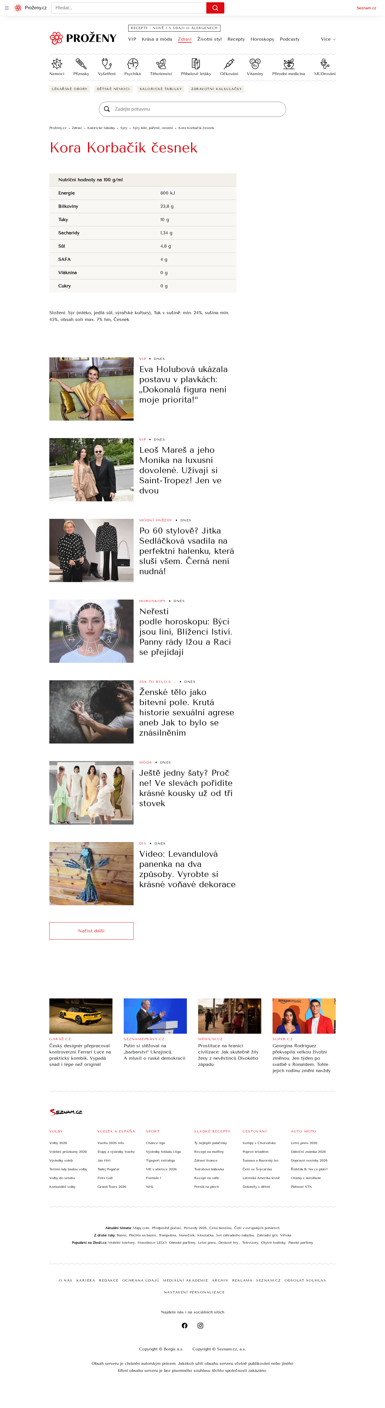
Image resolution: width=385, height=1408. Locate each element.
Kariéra (86, 1280)
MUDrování (325, 73)
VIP (132, 39)
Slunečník (186, 1235)
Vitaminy (255, 73)
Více (326, 39)
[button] (91, 389)
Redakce (109, 1280)
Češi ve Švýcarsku (257, 1169)
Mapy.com (141, 1228)
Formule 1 (153, 1178)
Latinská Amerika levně (261, 1178)
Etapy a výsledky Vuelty (116, 1152)
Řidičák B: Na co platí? (309, 1169)
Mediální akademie (185, 1280)
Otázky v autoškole (306, 1178)
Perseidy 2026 (195, 1228)
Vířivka (285, 1235)
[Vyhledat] (215, 8)
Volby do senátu (62, 1178)
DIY (143, 843)
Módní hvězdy (155, 520)
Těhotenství (161, 73)
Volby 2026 (58, 1143)
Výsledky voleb (61, 1160)
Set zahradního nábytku (235, 1235)
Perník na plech (206, 1187)
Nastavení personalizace (194, 1292)
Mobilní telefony (121, 1243)
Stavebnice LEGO (152, 1243)
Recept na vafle (206, 1178)
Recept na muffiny (209, 1152)
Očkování (229, 73)
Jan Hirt (104, 1160)
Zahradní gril (267, 1235)
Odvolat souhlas (305, 1280)
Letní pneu (207, 1243)
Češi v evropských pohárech (257, 1228)
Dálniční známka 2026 (308, 1152)
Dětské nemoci (113, 89)
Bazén (121, 1235)
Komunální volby (62, 1187)
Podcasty (290, 39)
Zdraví (185, 39)
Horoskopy (262, 39)
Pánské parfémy (300, 1243)
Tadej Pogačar (109, 1169)
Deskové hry (228, 1243)
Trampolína (167, 1235)
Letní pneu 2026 (304, 1143)
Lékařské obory (69, 89)
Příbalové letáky (196, 73)
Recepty (236, 39)
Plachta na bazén (142, 1235)
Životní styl (209, 39)
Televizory (250, 1243)
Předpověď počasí (166, 1228)
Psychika (132, 73)
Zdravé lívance (206, 1160)
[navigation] (6, 7)
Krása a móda (157, 39)
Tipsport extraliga (160, 1160)
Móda (145, 762)
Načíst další (91, 930)
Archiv (220, 1280)
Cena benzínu (220, 1228)
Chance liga (155, 1143)
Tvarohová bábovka (209, 1169)
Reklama (242, 1280)
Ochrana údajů (141, 1280)
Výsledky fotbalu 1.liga (163, 1152)
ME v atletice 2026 (161, 1169)
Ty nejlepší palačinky (210, 1143)
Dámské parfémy (182, 1243)
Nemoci (56, 73)
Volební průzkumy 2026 (68, 1152)
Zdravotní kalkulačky (216, 89)
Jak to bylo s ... (158, 682)
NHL (150, 1187)
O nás (66, 1280)
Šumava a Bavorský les (260, 1160)
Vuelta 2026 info (111, 1143)
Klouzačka (205, 1235)
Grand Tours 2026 (112, 1187)
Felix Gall (105, 1178)
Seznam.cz (366, 8)
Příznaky (81, 73)
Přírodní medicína (288, 73)
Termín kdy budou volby (68, 1169)
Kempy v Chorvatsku (259, 1143)
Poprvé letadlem (255, 1152)
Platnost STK (301, 1187)
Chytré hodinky (273, 1243)
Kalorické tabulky (161, 89)
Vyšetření (107, 73)
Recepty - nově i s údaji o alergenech (174, 28)
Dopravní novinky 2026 (309, 1160)
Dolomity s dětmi (256, 1187)
